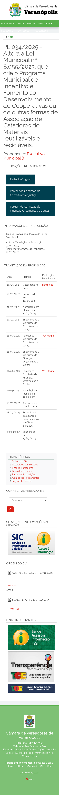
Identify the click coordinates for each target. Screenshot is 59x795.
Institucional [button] (25, 23)
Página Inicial (8, 23)
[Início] (33, 9)
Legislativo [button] (7, 31)
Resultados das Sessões (25, 464)
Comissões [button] (23, 31)
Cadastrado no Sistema (31, 286)
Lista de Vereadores (22, 468)
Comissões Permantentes (25, 478)
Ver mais (12, 585)
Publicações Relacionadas (25, 166)
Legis (30, 779)
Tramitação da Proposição (25, 265)
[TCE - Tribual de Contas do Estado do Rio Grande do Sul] (31, 688)
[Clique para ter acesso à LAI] (31, 637)
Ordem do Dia (19, 461)
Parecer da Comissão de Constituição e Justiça (25, 193)
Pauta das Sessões (22, 471)
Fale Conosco (41, 31)
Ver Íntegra (48, 335)
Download (47, 284)
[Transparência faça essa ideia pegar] (31, 666)
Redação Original (20, 179)
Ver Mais (14, 609)
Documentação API (29, 773)
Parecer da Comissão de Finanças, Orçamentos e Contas (29, 208)
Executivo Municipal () (24, 155)
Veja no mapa (29, 756)
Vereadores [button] (43, 23)
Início (10, 37)
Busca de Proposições (24, 474)
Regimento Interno (21, 481)
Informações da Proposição (26, 225)
